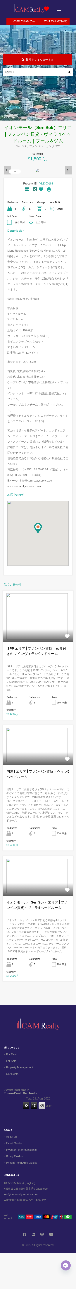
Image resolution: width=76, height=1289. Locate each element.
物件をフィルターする (39, 59)
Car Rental (12, 1073)
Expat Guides (14, 1143)
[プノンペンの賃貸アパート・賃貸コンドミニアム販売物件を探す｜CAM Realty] (28, 9)
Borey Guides (14, 1156)
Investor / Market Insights (21, 1149)
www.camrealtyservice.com (24, 486)
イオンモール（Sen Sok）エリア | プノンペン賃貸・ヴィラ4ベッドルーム (37, 905)
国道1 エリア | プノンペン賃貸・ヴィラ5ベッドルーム (37, 774)
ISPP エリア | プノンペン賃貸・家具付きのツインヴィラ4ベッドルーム (36, 651)
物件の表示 (38, 631)
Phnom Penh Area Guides (21, 1162)
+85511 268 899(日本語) (54, 21)
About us (11, 1136)
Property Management (19, 1067)
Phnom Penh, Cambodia (20, 1091)
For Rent (11, 1054)
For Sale (11, 1060)
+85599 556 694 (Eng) (24, 21)
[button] (42, 533)
